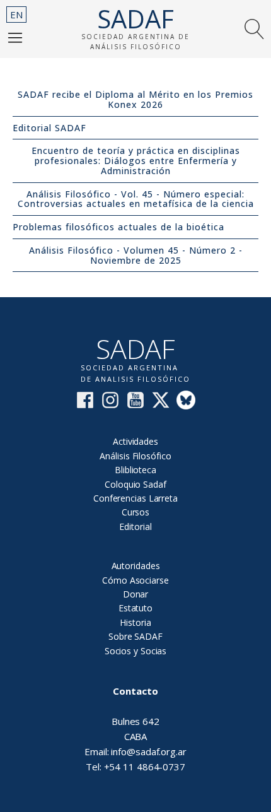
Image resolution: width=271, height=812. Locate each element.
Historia (135, 622)
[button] (15, 37)
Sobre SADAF (135, 636)
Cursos (135, 512)
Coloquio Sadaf (135, 484)
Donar (136, 594)
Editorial (135, 527)
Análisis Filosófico (135, 456)
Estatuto (135, 608)
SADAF (135, 19)
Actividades (135, 441)
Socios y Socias (136, 651)
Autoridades (136, 566)
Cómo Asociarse (135, 580)
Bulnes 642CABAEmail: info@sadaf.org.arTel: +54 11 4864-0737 (135, 729)
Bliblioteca (135, 470)
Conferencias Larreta (135, 498)
